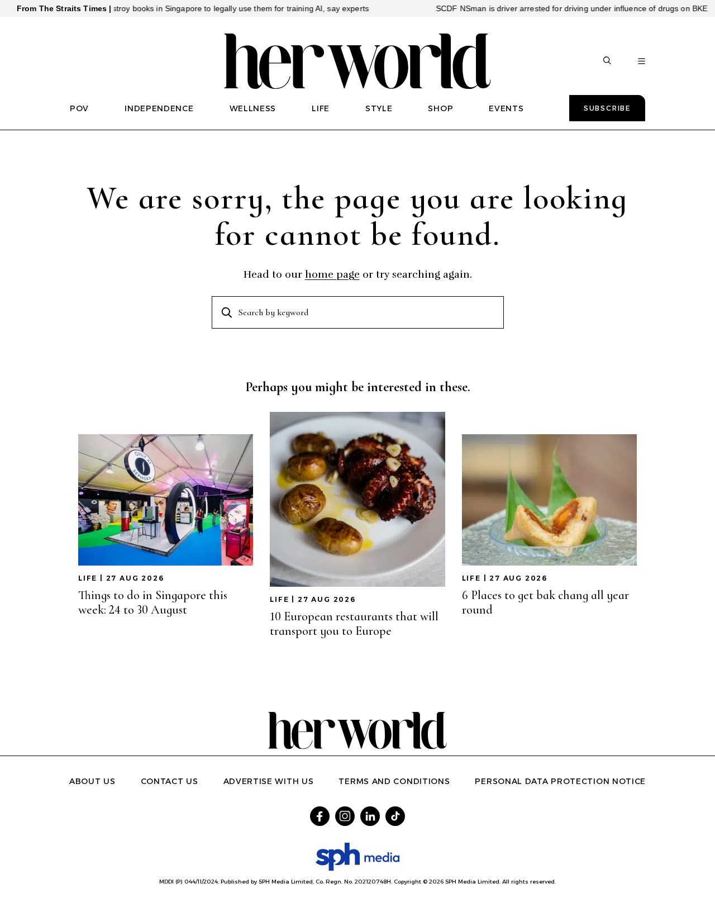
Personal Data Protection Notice (560, 781)
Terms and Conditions (394, 781)
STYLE (379, 108)
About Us (92, 781)
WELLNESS (253, 108)
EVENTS (506, 108)
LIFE (321, 108)
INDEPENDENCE (159, 108)
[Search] (607, 61)
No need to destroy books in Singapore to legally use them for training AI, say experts (194, 8)
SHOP (440, 108)
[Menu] (641, 61)
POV (79, 108)
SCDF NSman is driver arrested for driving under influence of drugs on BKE (551, 8)
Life (87, 578)
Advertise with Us (268, 781)
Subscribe (607, 108)
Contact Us (169, 781)
